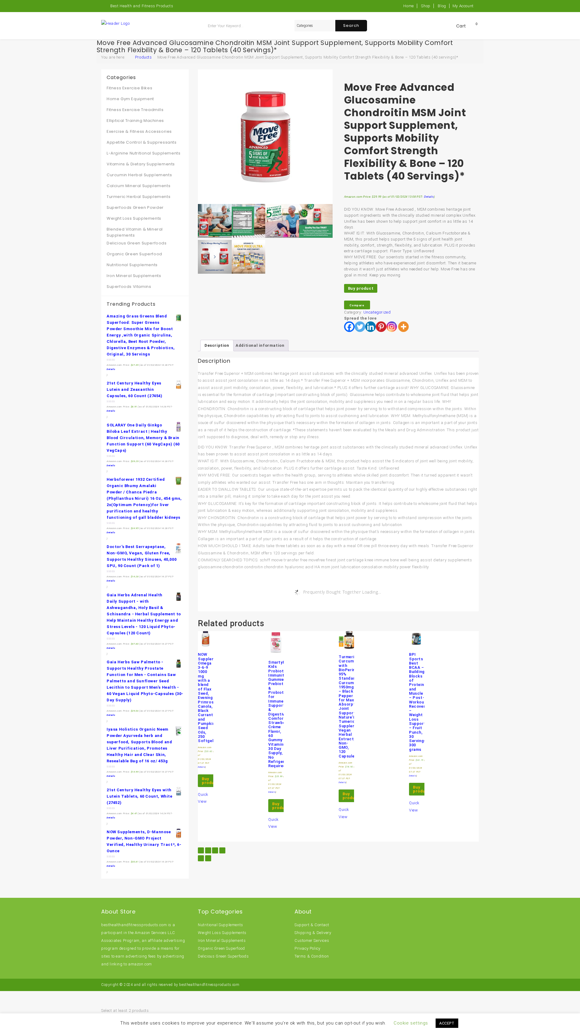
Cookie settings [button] (411, 1023)
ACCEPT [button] (447, 1023)
